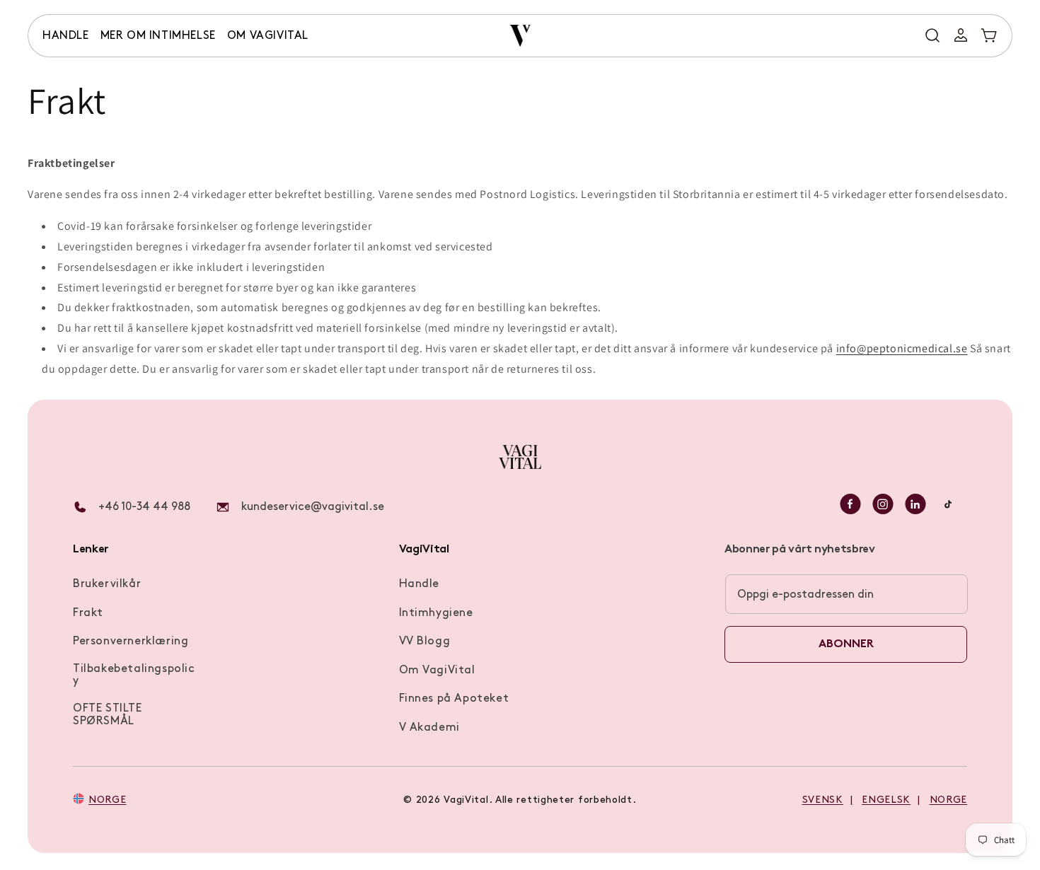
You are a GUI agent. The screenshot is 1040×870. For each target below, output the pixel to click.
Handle (419, 584)
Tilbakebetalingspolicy (134, 675)
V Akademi (429, 727)
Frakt (88, 613)
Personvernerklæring (130, 641)
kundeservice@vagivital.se (312, 507)
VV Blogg (425, 641)
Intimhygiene (436, 613)
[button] (65, 36)
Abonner (846, 644)
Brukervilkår (107, 584)
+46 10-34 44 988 (144, 507)
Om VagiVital (437, 670)
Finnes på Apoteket (454, 698)
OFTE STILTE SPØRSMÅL (107, 715)
